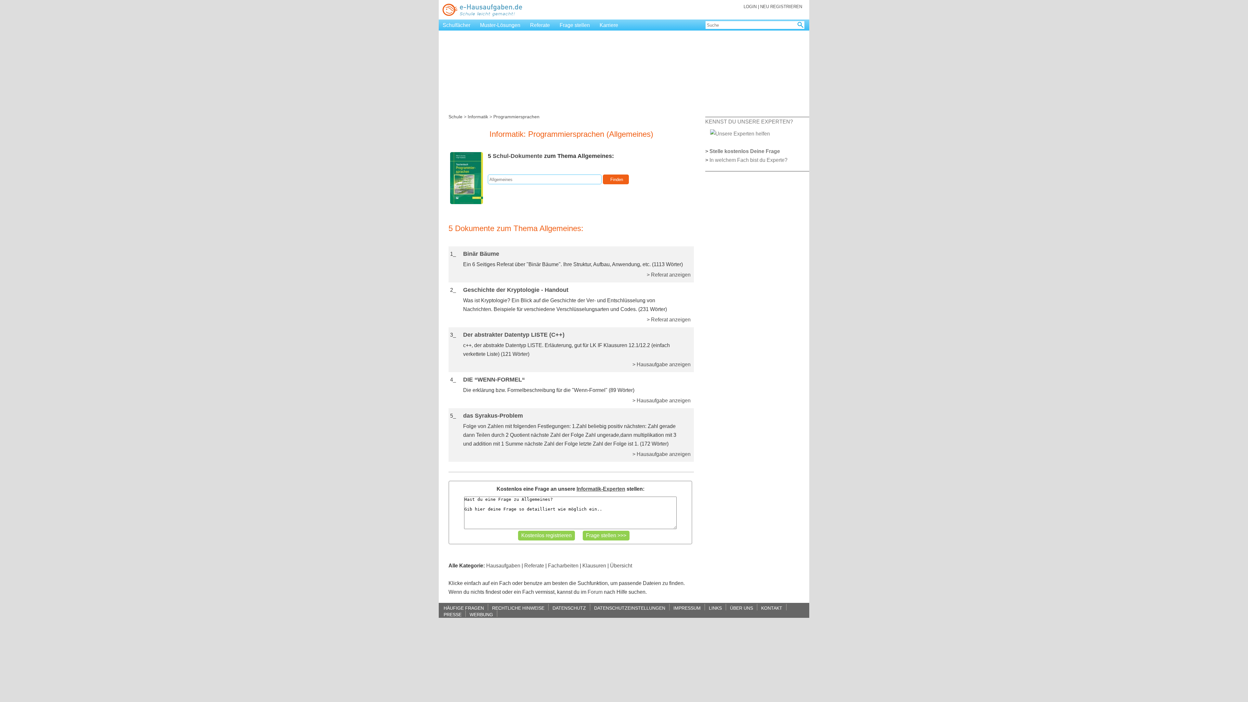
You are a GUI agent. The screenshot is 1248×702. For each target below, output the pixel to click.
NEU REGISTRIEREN (781, 6)
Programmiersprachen (516, 116)
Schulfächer (456, 25)
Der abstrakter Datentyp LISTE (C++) (514, 335)
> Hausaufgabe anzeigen (661, 364)
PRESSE (453, 614)
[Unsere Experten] (740, 133)
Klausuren (594, 565)
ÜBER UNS (741, 607)
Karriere (609, 25)
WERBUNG (481, 614)
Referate (540, 25)
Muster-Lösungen (500, 25)
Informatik (478, 116)
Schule (455, 116)
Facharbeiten (563, 565)
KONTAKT (771, 607)
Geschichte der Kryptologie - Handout (515, 290)
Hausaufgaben (503, 565)
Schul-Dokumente (517, 156)
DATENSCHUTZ (569, 607)
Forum (595, 592)
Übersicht (621, 565)
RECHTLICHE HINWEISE (518, 607)
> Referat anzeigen (669, 275)
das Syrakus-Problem (493, 415)
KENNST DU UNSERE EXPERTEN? (749, 121)
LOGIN (750, 6)
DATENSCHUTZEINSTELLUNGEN (629, 607)
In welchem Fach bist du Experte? (748, 160)
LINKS (715, 607)
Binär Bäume (481, 254)
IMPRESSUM (687, 607)
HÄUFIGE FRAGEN (464, 607)
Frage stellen (575, 25)
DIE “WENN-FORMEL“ (494, 379)
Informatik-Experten (601, 489)
